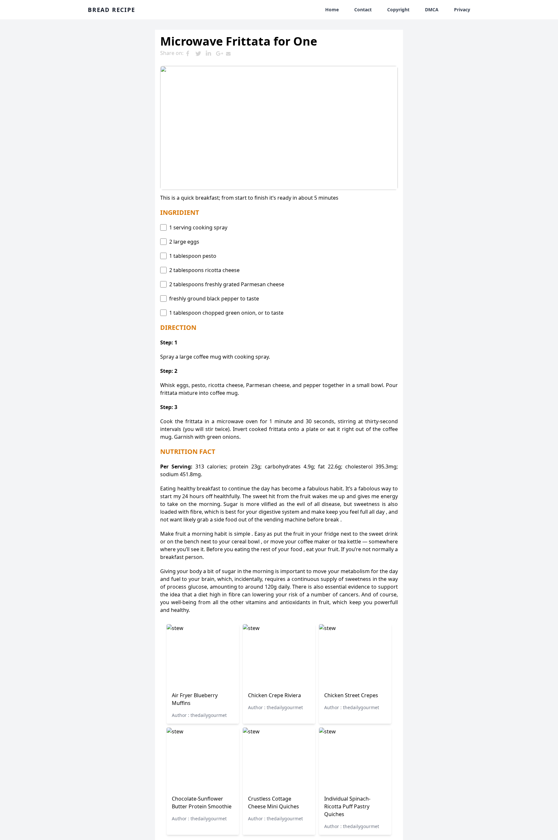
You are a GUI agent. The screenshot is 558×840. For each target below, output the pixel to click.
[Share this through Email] (231, 53)
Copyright (398, 9)
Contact (363, 9)
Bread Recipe (111, 10)
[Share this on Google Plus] (221, 53)
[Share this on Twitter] (200, 53)
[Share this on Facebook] (190, 53)
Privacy (462, 9)
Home (332, 9)
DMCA (432, 9)
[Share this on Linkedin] (210, 53)
